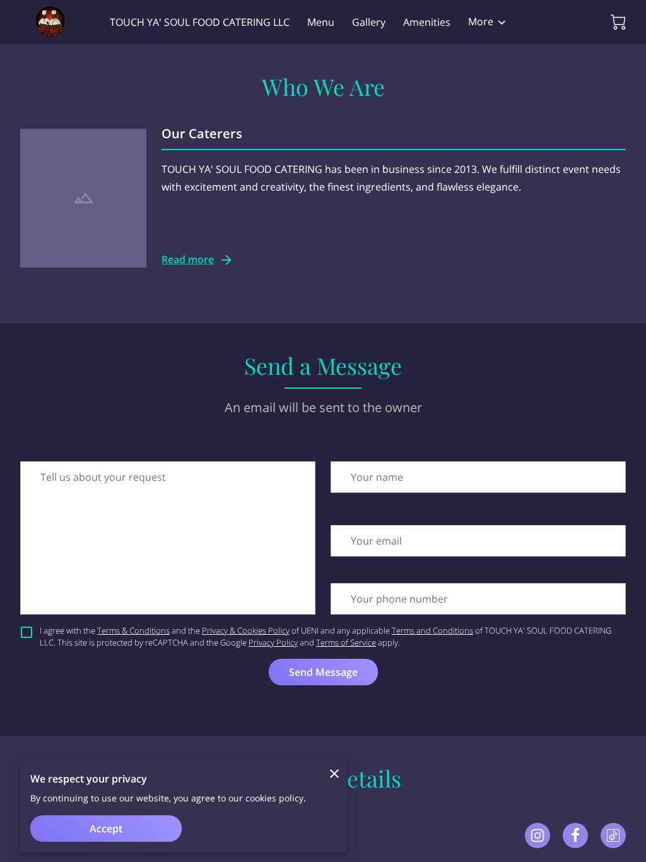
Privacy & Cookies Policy (246, 630)
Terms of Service (346, 642)
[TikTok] (613, 835)
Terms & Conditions (133, 630)
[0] (618, 22)
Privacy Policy (273, 642)
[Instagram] (537, 835)
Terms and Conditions (432, 630)
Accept (106, 828)
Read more (188, 259)
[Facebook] (575, 835)
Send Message (323, 672)
